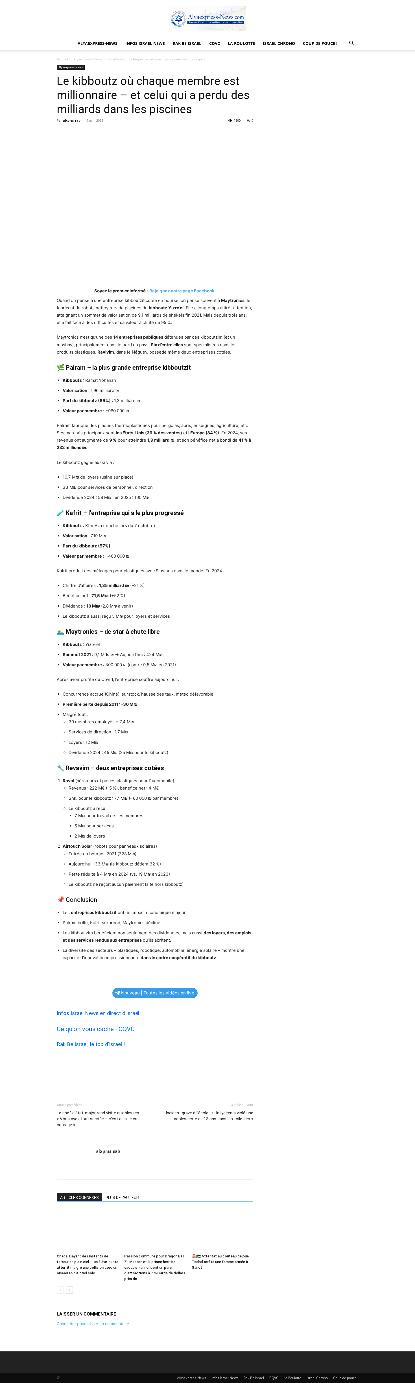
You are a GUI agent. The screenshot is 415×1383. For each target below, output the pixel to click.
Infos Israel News (145, 43)
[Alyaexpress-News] (207, 18)
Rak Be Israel (187, 43)
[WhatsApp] (101, 133)
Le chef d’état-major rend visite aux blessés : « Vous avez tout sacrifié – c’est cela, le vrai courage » (99, 1118)
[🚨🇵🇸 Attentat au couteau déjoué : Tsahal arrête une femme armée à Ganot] (222, 1230)
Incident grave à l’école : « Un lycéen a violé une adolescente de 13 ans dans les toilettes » (209, 1115)
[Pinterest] (88, 133)
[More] (115, 133)
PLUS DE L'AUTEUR (122, 1197)
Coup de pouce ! (320, 43)
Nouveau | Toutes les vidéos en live (157, 993)
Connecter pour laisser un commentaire (93, 1323)
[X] (75, 133)
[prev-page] (60, 1290)
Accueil (62, 59)
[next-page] (69, 1290)
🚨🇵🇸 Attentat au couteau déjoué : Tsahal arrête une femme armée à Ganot (221, 1262)
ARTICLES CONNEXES (79, 1197)
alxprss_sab (71, 120)
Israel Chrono (279, 43)
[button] (351, 44)
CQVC (214, 43)
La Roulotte (241, 43)
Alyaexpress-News (97, 43)
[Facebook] (62, 133)
